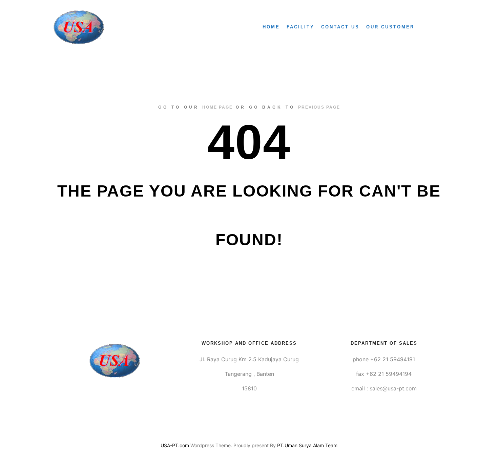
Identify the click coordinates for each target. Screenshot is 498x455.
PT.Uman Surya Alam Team (307, 445)
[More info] (434, 27)
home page (217, 107)
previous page (319, 107)
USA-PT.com (175, 445)
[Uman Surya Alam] (79, 27)
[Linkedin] (249, 428)
